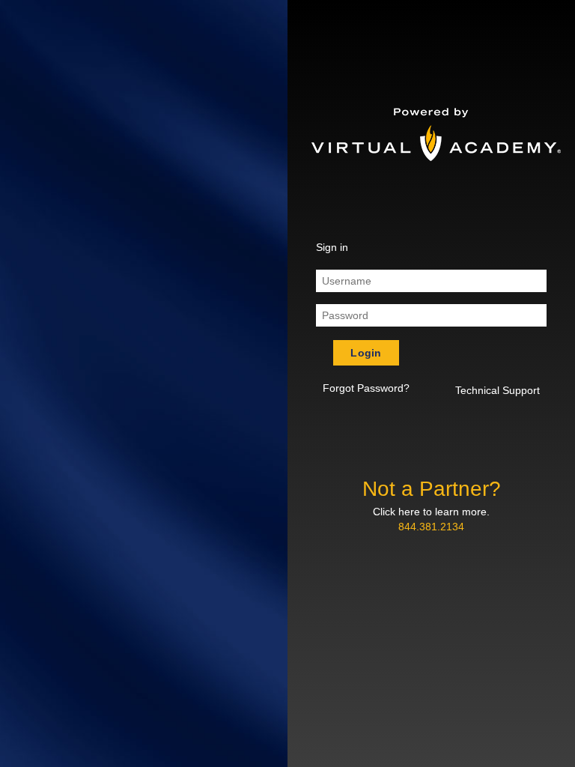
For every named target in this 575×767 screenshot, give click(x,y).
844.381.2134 (431, 527)
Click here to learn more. (431, 512)
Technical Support (497, 390)
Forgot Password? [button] (366, 388)
